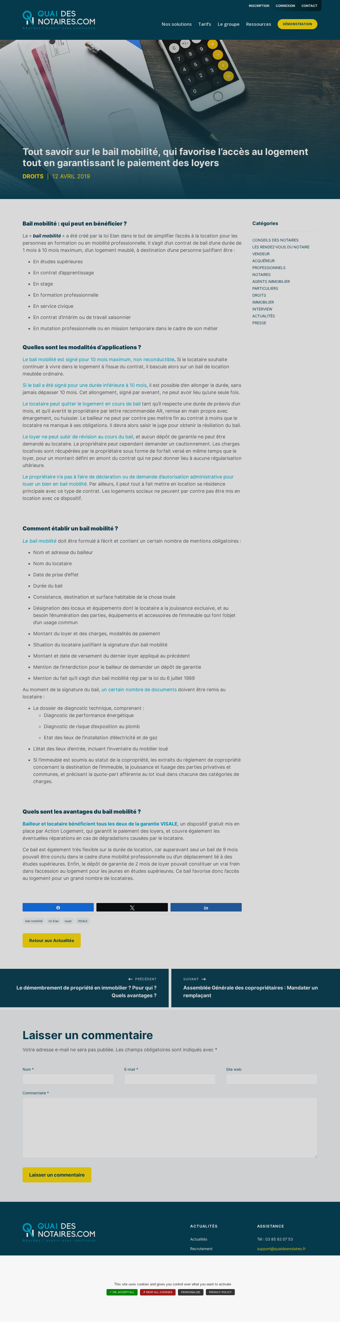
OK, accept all (123, 1292)
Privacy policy (220, 1292)
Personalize (190, 1292)
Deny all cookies (158, 1292)
